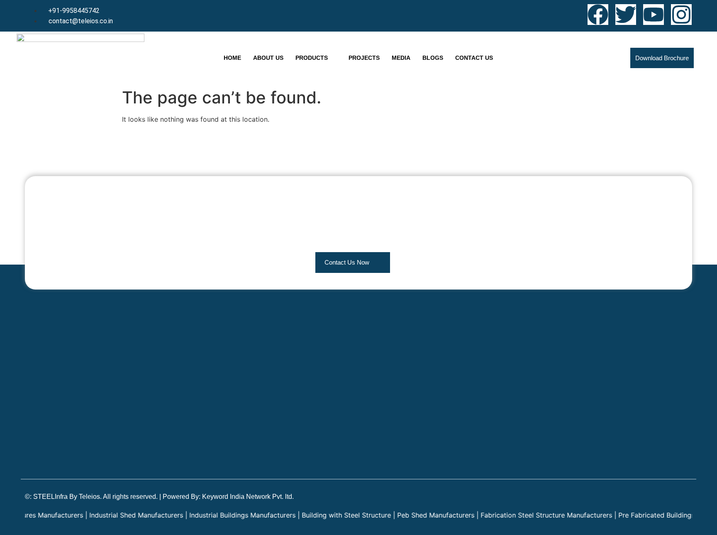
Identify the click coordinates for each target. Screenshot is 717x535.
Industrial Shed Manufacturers (125, 515)
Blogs (432, 57)
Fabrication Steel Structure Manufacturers (535, 515)
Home (232, 57)
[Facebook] (598, 14)
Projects (364, 57)
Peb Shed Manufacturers (424, 515)
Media (401, 57)
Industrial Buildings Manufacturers (231, 515)
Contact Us (474, 57)
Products (311, 57)
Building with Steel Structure (335, 515)
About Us (268, 57)
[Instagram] (681, 14)
